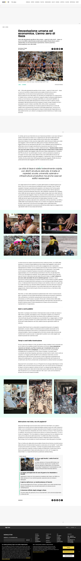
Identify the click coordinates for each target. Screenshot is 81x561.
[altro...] (62, 49)
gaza (20, 84)
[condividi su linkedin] (57, 49)
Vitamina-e (48, 542)
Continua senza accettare (68, 551)
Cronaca (37, 535)
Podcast (48, 538)
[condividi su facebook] (52, 49)
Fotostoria (48, 537)
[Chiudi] (79, 551)
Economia (37, 538)
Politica (36, 540)
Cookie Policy (60, 541)
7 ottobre (24, 84)
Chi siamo (59, 535)
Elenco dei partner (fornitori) (38, 551)
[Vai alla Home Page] (4, 2)
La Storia (59, 538)
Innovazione (37, 541)
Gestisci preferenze (68, 555)
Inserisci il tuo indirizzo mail (11, 537)
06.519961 (71, 542)
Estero (36, 537)
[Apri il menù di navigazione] (8, 2)
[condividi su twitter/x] (55, 49)
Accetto (68, 547)
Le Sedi (58, 537)
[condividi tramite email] (59, 49)
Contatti (58, 540)
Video (47, 535)
